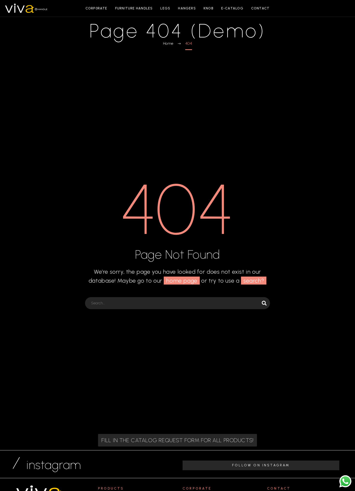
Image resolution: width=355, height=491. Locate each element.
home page (181, 280)
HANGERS (187, 8)
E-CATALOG (232, 8)
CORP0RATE (96, 8)
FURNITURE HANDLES (134, 8)
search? (253, 280)
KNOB (208, 8)
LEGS (165, 8)
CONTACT (260, 8)
